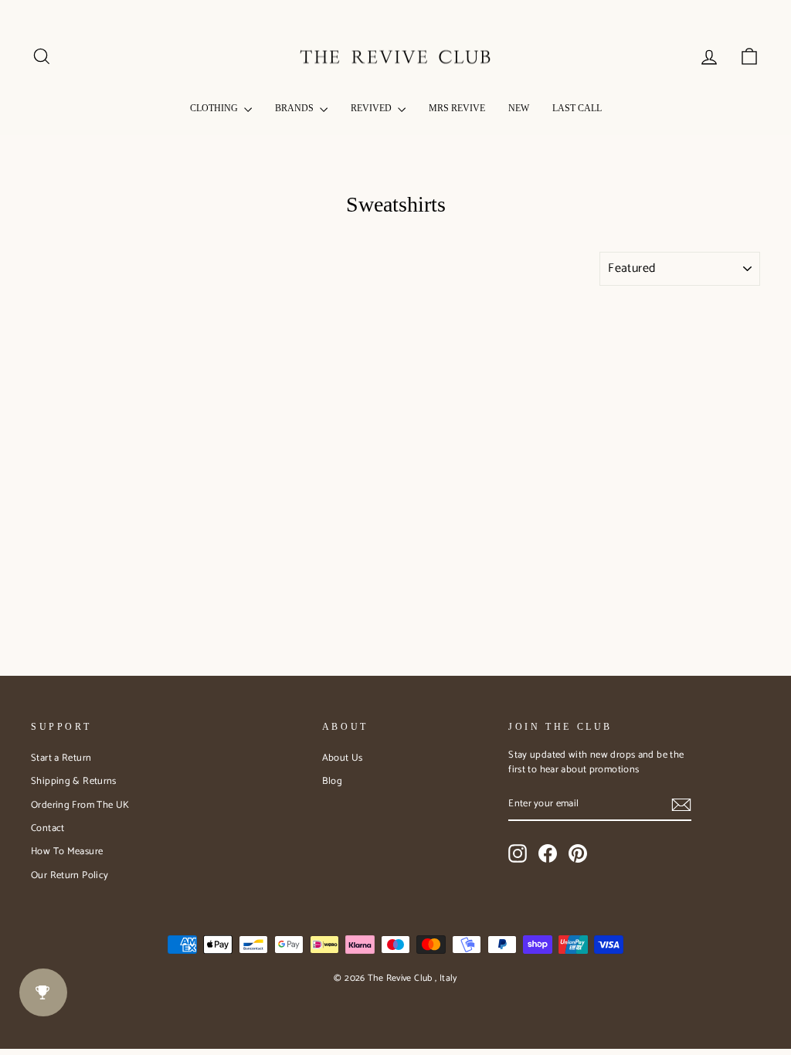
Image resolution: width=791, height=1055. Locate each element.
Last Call (577, 108)
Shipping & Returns (74, 781)
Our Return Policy (69, 875)
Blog (332, 781)
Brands (295, 108)
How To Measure (67, 851)
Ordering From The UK (80, 805)
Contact (48, 828)
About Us (342, 758)
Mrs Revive (457, 108)
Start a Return (61, 758)
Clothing (215, 108)
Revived (372, 108)
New (518, 108)
